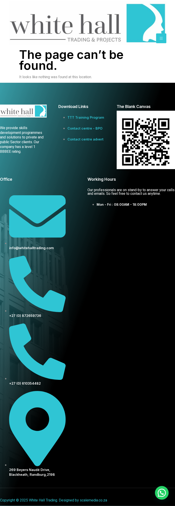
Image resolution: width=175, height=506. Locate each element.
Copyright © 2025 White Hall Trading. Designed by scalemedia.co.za (53, 500)
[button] (162, 493)
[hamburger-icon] (161, 38)
